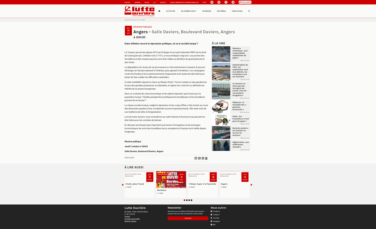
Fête (204, 2)
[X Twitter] (218, 2)
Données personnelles (132, 219)
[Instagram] (233, 2)
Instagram (216, 221)
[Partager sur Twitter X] (199, 158)
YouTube (216, 218)
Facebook (216, 211)
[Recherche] (249, 11)
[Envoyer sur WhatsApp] (203, 158)
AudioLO (163, 2)
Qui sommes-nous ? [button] (188, 11)
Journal (137, 2)
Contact (127, 216)
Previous (122, 185)
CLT (154, 2)
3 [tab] (189, 200)
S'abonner (188, 218)
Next (252, 185)
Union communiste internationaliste (184, 2)
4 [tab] (191, 200)
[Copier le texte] (206, 158)
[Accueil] (159, 11)
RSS (214, 225)
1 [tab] (184, 200)
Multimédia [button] (221, 11)
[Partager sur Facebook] (196, 158)
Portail (127, 2)
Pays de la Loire (135, 20)
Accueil (127, 20)
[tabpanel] (139, 184)
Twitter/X (216, 215)
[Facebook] (211, 2)
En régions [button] (206, 11)
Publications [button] (237, 11)
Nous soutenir (246, 2)
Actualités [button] (170, 11)
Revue (147, 2)
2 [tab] (187, 200)
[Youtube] (226, 2)
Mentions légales (130, 221)
